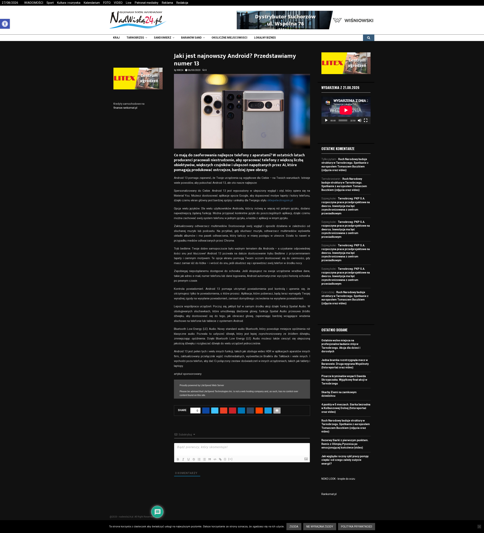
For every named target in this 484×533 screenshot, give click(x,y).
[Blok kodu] (215, 468)
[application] (346, 110)
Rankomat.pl (329, 494)
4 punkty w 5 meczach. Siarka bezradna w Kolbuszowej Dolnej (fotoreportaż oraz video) (345, 408)
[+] (230, 468)
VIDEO (118, 3)
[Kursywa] (183, 468)
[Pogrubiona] (178, 468)
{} (225, 468)
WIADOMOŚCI (33, 3)
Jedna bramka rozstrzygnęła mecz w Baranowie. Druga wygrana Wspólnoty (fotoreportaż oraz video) (345, 364)
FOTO (107, 3)
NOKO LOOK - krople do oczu (338, 478)
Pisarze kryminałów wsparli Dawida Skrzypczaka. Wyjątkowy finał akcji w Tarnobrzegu (344, 380)
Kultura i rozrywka (68, 3)
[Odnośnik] (220, 468)
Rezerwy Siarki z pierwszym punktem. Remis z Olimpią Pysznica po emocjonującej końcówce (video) (344, 444)
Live (128, 3)
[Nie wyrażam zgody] (479, 526)
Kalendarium (92, 3)
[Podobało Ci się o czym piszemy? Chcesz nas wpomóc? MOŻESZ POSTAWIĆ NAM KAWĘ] (242, 405)
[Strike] (193, 468)
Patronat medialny (146, 3)
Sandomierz (162, 37)
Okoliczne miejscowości (229, 37)
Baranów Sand (191, 37)
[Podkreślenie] (188, 468)
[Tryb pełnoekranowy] (366, 120)
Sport (50, 3)
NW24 (180, 70)
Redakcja (182, 3)
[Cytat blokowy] (209, 468)
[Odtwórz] (326, 120)
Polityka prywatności (356, 526)
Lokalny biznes (265, 37)
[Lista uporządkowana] (199, 468)
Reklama (167, 3)
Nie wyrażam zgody (319, 526)
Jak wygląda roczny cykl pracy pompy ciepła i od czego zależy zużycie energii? (344, 460)
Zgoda (293, 526)
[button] (5, 24)
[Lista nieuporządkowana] (204, 468)
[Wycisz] (359, 120)
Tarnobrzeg (135, 37)
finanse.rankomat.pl (125, 107)
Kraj (116, 37)
